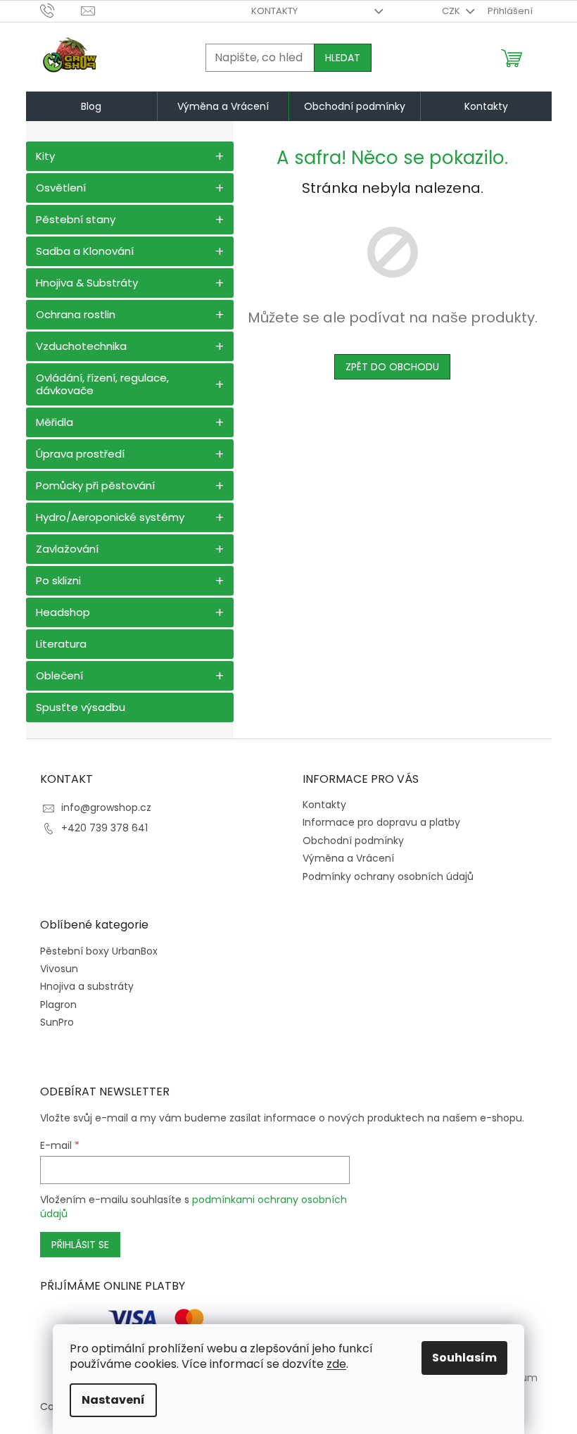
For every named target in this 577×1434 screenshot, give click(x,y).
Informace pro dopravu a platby (381, 822)
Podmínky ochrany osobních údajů (388, 876)
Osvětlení (61, 187)
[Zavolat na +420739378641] (61, 10)
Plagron (58, 1005)
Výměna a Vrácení (348, 858)
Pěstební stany (75, 219)
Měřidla (54, 422)
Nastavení (113, 1400)
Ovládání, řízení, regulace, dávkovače (102, 384)
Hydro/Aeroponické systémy (110, 517)
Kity (45, 156)
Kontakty (274, 11)
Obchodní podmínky (353, 841)
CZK (452, 11)
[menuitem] (91, 106)
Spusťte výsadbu (80, 707)
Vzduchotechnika (81, 346)
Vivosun (59, 969)
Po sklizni (58, 580)
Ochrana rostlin (75, 314)
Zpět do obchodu (392, 367)
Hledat (342, 58)
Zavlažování (67, 548)
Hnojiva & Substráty (87, 282)
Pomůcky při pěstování (95, 485)
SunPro (57, 1022)
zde (336, 1364)
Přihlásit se (80, 1245)
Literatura (61, 643)
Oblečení (59, 675)
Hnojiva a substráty (87, 986)
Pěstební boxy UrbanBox (99, 951)
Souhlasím (464, 1358)
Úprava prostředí (80, 453)
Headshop (63, 612)
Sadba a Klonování (85, 251)
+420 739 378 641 (104, 828)
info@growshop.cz (106, 807)
